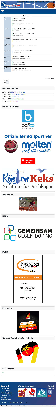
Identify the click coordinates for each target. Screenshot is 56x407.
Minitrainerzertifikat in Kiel (18, 20)
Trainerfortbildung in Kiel (17, 35)
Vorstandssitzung (16, 41)
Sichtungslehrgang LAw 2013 (18, 24)
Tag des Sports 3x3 (16, 52)
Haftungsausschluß (13, 402)
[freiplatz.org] (28, 204)
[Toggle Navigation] (2, 11)
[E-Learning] (28, 322)
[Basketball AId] (22, 392)
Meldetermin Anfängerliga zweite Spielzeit (21, 70)
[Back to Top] (53, 404)
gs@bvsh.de (7, 399)
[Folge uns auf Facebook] (50, 391)
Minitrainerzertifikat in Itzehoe (18, 64)
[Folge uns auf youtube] (50, 395)
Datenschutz (23, 402)
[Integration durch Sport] (28, 278)
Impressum (4, 402)
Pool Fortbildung (15, 30)
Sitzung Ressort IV (16, 46)
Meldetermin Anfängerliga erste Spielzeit (21, 58)
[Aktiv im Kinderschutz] (31, 392)
